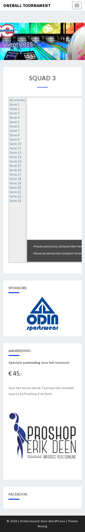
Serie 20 (15, 187)
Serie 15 (15, 165)
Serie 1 (14, 104)
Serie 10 (15, 144)
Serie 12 (15, 152)
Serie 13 (15, 157)
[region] (42, 314)
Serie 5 (14, 122)
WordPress (57, 521)
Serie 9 (14, 139)
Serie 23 (15, 200)
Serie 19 (15, 183)
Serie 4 (14, 117)
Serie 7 (14, 130)
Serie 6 (14, 126)
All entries (17, 100)
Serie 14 (15, 161)
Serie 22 (15, 196)
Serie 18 (15, 179)
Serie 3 (14, 113)
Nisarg (42, 526)
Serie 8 (14, 135)
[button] (42, 314)
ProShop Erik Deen (38, 394)
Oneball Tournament (27, 5)
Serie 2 (14, 109)
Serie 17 (15, 174)
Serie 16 (15, 170)
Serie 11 (15, 148)
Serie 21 (15, 192)
